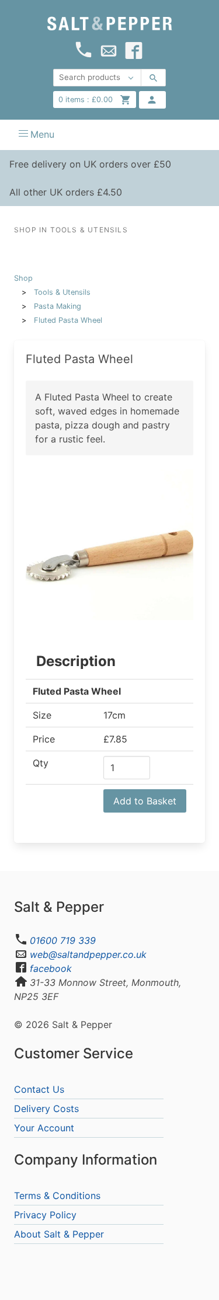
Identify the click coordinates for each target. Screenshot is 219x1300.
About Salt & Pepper (59, 1234)
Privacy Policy (45, 1215)
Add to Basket (144, 801)
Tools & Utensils (62, 292)
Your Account (44, 1128)
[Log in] (152, 100)
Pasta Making (57, 306)
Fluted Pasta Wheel (68, 320)
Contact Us (39, 1089)
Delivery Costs (46, 1108)
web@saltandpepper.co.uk (88, 954)
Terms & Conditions (57, 1195)
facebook (51, 968)
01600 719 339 (63, 940)
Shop (23, 278)
